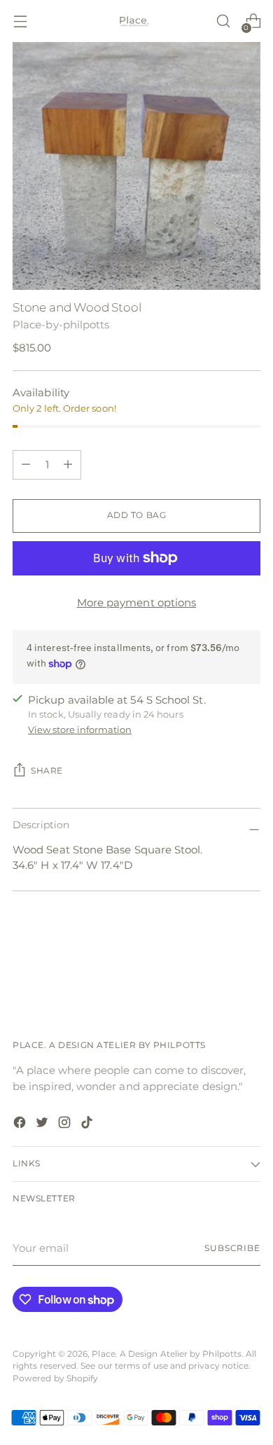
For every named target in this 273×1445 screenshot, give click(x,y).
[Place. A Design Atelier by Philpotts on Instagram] (65, 1124)
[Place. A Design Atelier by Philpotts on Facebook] (21, 1124)
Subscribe (232, 1248)
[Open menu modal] (20, 21)
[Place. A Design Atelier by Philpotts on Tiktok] (88, 1124)
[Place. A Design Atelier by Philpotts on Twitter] (43, 1124)
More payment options (137, 602)
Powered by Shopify (55, 1378)
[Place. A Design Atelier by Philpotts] (136, 21)
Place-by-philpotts (61, 324)
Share (47, 771)
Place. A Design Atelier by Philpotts (166, 1354)
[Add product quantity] (25, 465)
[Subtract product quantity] (67, 465)
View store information (80, 729)
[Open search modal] (223, 21)
